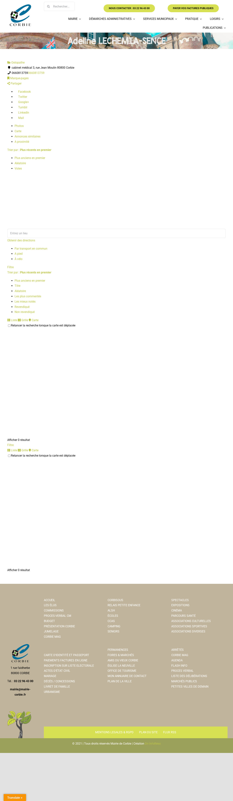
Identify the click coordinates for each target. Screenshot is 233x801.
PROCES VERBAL (182, 670)
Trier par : (29, 150)
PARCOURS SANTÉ (183, 615)
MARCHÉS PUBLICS (184, 681)
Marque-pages (19, 78)
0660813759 (36, 73)
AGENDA (177, 660)
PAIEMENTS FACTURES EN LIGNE (65, 660)
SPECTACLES (180, 600)
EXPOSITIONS (180, 605)
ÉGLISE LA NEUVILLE (121, 665)
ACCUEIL (49, 600)
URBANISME (52, 692)
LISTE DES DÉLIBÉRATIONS (189, 676)
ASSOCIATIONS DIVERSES (188, 631)
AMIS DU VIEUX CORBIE (123, 660)
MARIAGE (50, 676)
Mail (20, 118)
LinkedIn (23, 112)
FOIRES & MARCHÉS (121, 655)
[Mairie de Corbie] (20, 5)
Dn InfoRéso (153, 743)
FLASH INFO (179, 665)
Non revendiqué (25, 312)
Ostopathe (18, 62)
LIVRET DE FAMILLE (57, 686)
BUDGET (49, 621)
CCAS (111, 621)
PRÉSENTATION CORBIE (59, 626)
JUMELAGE (51, 631)
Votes (18, 168)
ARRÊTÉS (177, 650)
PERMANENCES (118, 650)
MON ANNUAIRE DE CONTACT (127, 676)
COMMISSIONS (54, 610)
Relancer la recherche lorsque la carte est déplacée (43, 325)
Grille (24, 320)
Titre (17, 285)
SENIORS (113, 631)
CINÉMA (176, 610)
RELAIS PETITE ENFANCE (124, 605)
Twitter (22, 96)
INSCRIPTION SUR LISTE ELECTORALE (69, 665)
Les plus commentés (28, 296)
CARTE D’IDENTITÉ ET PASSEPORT (66, 655)
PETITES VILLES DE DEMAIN (189, 686)
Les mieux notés (25, 301)
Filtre (10, 267)
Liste (13, 320)
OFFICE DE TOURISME (122, 670)
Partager (15, 83)
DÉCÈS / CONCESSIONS (59, 681)
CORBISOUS (115, 600)
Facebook (24, 91)
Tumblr (22, 107)
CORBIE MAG (52, 636)
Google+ (23, 102)
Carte (18, 131)
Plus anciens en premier (30, 158)
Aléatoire (20, 163)
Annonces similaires (27, 136)
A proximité (22, 141)
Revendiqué (22, 307)
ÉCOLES (113, 615)
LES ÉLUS (50, 605)
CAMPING (114, 626)
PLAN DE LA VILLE (120, 681)
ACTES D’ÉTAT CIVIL (57, 670)
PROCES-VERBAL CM (57, 615)
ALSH (111, 610)
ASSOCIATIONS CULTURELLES (191, 621)
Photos (19, 126)
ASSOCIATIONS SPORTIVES (189, 626)
